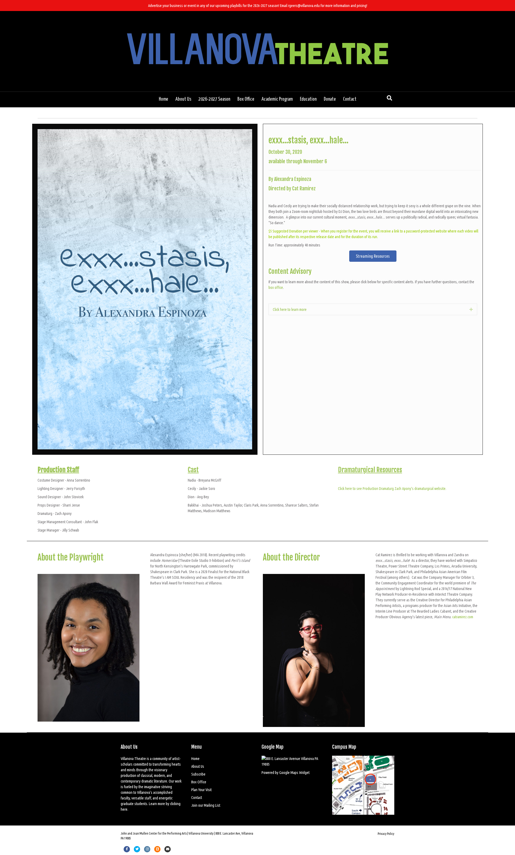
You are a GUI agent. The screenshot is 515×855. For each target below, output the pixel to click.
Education (308, 99)
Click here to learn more (290, 309)
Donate (330, 99)
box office (275, 287)
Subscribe (198, 774)
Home (163, 99)
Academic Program (277, 99)
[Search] (389, 98)
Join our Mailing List (205, 805)
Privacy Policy (386, 833)
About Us (183, 99)
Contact (349, 99)
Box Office (245, 99)
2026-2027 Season (214, 99)
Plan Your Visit (201, 789)
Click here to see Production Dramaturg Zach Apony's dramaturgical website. (392, 488)
